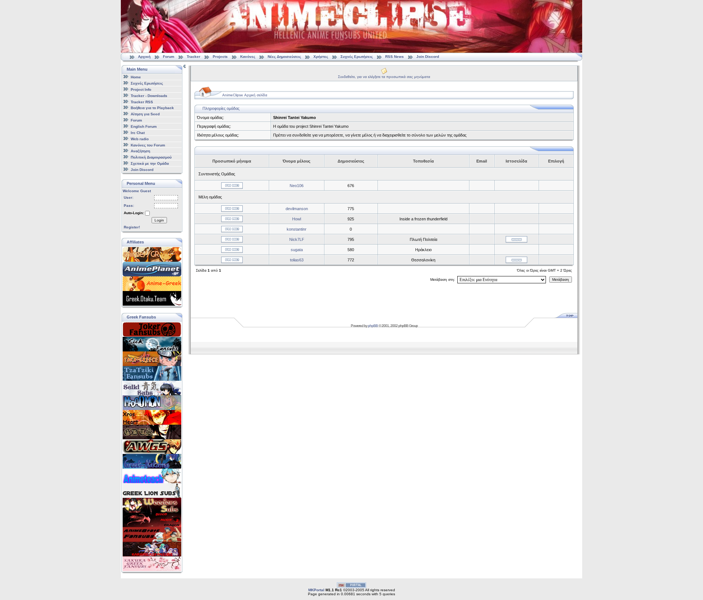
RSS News (394, 57)
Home (136, 77)
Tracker (193, 57)
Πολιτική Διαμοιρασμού (151, 157)
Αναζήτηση (140, 151)
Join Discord (427, 57)
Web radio (140, 139)
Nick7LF (296, 239)
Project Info (141, 89)
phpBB (373, 326)
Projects (220, 57)
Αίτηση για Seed (145, 114)
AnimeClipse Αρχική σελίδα (244, 95)
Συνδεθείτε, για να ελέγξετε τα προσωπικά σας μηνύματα (384, 77)
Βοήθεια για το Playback (152, 108)
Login (159, 220)
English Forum (144, 126)
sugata (297, 249)
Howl (296, 219)
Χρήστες (320, 57)
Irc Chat (138, 133)
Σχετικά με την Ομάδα (150, 163)
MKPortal (316, 590)
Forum (168, 57)
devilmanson (297, 208)
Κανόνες (247, 57)
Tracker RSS (142, 102)
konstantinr (296, 229)
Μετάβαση (560, 279)
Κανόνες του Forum (148, 145)
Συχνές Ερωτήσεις (357, 57)
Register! (132, 227)
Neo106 (297, 185)
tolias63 (297, 260)
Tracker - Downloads (149, 96)
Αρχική (144, 57)
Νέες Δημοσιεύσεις (284, 57)
